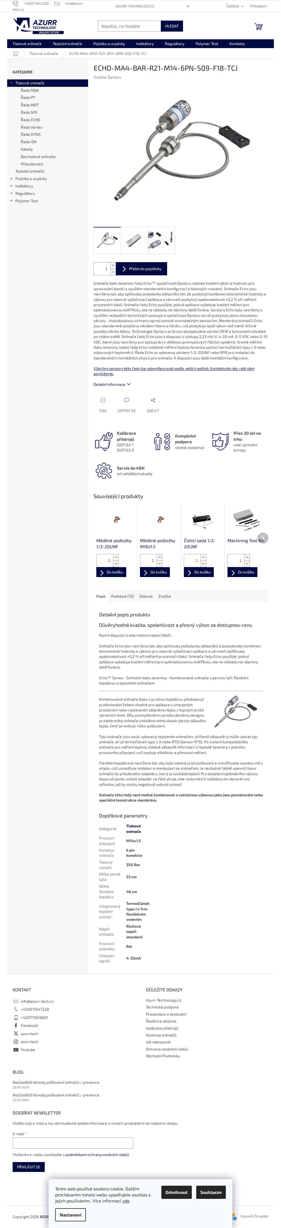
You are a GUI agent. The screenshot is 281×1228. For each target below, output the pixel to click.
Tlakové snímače (29, 83)
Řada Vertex (31, 127)
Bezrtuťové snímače (38, 156)
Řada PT (28, 97)
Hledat (172, 26)
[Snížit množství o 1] (113, 272)
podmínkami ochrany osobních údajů (97, 1154)
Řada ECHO (30, 119)
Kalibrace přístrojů (162, 1028)
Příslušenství (32, 164)
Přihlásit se (28, 1167)
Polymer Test (26, 200)
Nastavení (70, 1214)
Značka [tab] (164, 596)
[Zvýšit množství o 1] (113, 265)
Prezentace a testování (166, 1014)
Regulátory (25, 193)
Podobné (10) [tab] (122, 596)
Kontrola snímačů (161, 1035)
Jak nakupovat (158, 1041)
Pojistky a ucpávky (31, 178)
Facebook (29, 1025)
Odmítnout (176, 1192)
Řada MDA (30, 90)
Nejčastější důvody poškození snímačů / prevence (56, 1082)
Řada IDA (29, 141)
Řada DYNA (31, 134)
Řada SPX (29, 112)
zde (126, 1200)
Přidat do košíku (141, 268)
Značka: (107, 77)
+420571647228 (35, 1009)
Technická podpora (162, 1007)
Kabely (27, 149)
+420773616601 (34, 1017)
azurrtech (29, 1033)
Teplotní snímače (29, 171)
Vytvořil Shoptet (254, 1216)
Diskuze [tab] (146, 596)
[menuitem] (27, 43)
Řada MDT (30, 104)
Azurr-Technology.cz (135, 6)
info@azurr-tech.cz (37, 1001)
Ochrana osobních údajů (167, 1049)
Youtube (28, 1049)
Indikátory (24, 186)
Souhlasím (211, 1192)
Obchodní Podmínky (163, 1056)
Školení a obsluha (161, 1021)
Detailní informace (109, 384)
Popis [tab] (101, 596)
